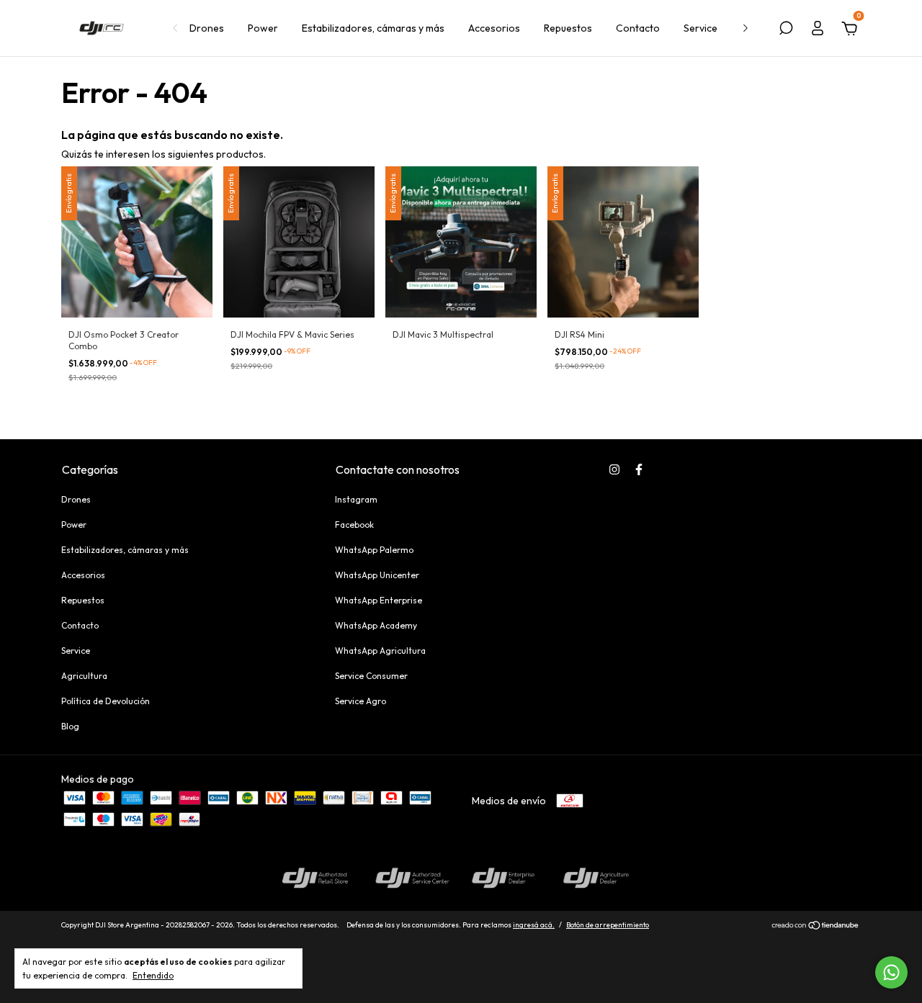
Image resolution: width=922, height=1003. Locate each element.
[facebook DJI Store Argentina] (639, 469)
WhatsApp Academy (376, 625)
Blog (70, 726)
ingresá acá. (534, 925)
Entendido (153, 975)
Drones (206, 28)
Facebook (354, 524)
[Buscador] (786, 30)
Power (263, 28)
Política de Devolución (105, 701)
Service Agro (360, 701)
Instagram (356, 499)
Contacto (638, 28)
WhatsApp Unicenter (377, 575)
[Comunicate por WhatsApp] (891, 972)
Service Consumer (371, 675)
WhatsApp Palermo (374, 549)
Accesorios (494, 28)
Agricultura (84, 675)
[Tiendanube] (816, 926)
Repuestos (568, 28)
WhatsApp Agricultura (380, 650)
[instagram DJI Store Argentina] (614, 469)
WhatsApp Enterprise (378, 600)
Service (700, 28)
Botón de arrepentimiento (607, 925)
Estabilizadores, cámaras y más (373, 28)
